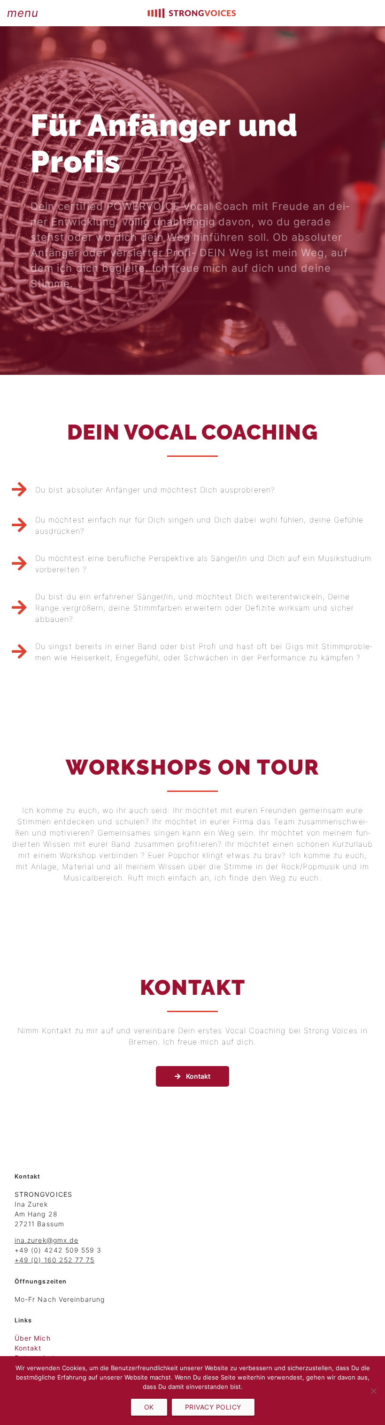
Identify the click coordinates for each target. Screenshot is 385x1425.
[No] (373, 1390)
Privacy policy (213, 1407)
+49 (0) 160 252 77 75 (54, 1260)
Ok (149, 1407)
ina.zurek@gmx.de (46, 1240)
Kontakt (28, 1348)
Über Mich (33, 1338)
